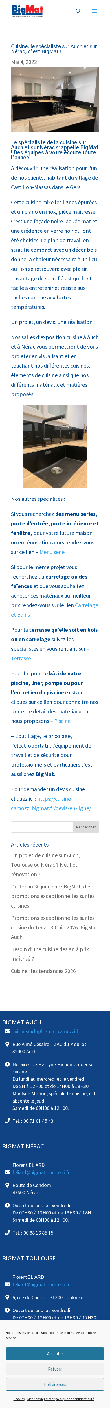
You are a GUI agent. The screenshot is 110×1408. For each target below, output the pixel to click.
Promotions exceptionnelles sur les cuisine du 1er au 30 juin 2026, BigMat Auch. (54, 927)
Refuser (55, 1369)
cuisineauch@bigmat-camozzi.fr (46, 1031)
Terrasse (21, 658)
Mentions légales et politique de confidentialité (60, 1399)
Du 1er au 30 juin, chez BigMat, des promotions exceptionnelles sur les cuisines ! (52, 896)
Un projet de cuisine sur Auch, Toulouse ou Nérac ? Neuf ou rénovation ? (45, 865)
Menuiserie (51, 551)
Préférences (55, 1384)
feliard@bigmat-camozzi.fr (41, 1172)
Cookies (19, 1399)
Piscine (62, 720)
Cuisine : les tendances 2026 (43, 970)
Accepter (55, 1353)
